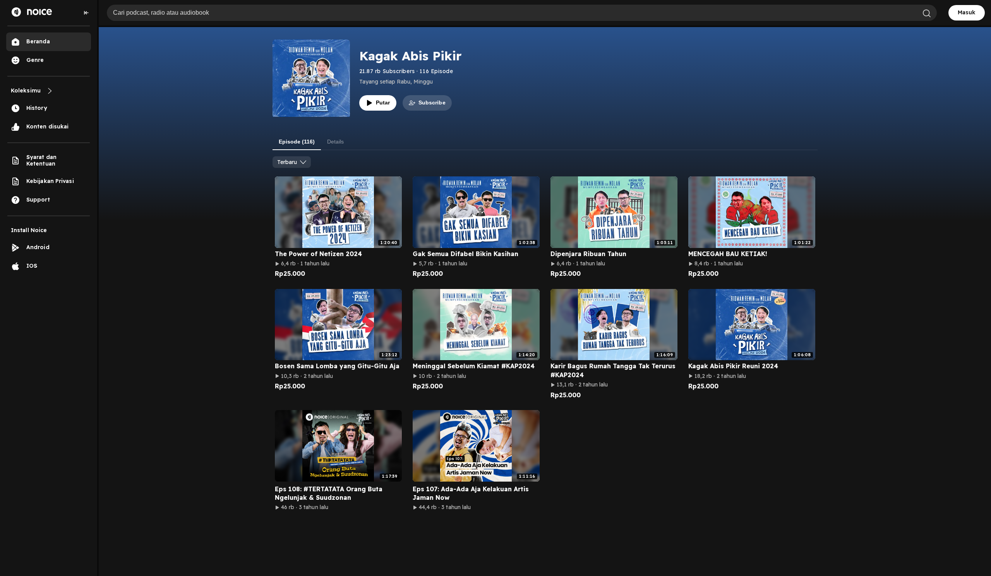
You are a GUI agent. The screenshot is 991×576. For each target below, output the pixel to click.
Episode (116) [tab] (297, 141)
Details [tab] (335, 141)
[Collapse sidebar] (86, 13)
